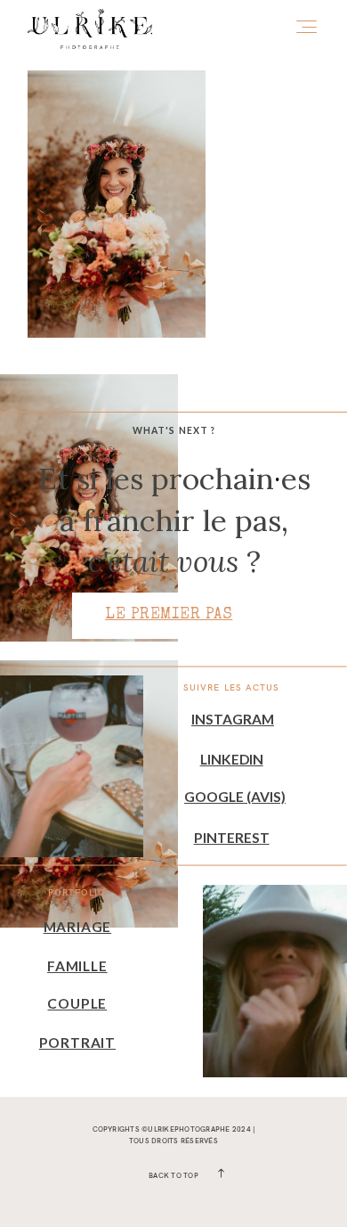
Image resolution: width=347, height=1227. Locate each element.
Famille (77, 966)
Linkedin (231, 759)
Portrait (77, 1043)
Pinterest (232, 838)
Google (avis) (235, 797)
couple (77, 1003)
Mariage (77, 927)
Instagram (232, 719)
